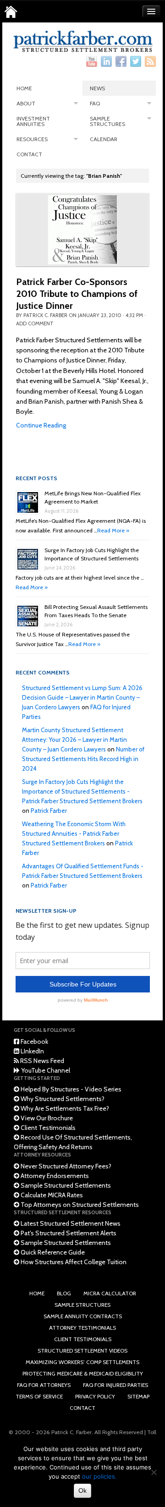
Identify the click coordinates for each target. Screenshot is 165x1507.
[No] (153, 1472)
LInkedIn (31, 1051)
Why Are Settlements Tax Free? (64, 1108)
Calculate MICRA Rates (51, 1195)
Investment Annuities (33, 121)
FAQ (95, 103)
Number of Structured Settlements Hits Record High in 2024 (83, 758)
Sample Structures (107, 121)
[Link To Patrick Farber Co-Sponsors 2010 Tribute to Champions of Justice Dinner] (82, 229)
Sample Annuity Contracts (83, 1316)
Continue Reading (41, 425)
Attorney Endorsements (54, 1176)
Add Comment (35, 323)
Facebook (33, 1041)
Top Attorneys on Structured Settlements (79, 1204)
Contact (29, 154)
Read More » (113, 530)
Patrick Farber (49, 810)
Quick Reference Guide (52, 1252)
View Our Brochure (46, 1118)
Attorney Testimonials (82, 1327)
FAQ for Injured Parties (115, 1384)
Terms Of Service (39, 1396)
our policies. (99, 1476)
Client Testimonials (47, 1127)
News (97, 88)
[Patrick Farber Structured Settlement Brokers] (10, 11)
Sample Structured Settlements (65, 1185)
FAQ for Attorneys (44, 1384)
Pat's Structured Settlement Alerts (67, 1233)
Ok (82, 1490)
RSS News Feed (41, 1061)
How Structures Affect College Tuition (72, 1262)
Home (24, 88)
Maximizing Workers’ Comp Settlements (82, 1362)
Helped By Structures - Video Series (70, 1089)
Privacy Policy (95, 1396)
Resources (32, 139)
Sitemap (138, 1396)
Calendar (103, 139)
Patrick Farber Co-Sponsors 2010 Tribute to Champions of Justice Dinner (77, 293)
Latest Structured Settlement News (70, 1223)
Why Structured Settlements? (61, 1099)
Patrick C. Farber (45, 315)
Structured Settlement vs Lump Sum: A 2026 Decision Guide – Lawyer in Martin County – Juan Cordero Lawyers (82, 697)
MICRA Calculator (109, 1293)
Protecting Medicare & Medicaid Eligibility (82, 1373)
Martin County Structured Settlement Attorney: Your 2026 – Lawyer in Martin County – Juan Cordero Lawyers (74, 739)
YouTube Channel (45, 1070)
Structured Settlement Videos (82, 1350)
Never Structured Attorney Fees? (65, 1166)
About (25, 103)
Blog (64, 1293)
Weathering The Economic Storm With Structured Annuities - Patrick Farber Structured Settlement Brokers (74, 833)
